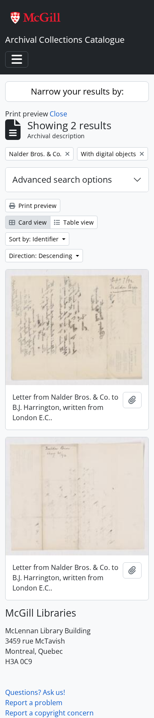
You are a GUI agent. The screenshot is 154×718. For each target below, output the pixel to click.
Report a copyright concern (49, 713)
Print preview (36, 206)
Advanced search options (62, 179)
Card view (32, 222)
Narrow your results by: (77, 91)
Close (58, 114)
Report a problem (33, 702)
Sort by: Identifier (34, 239)
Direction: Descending (41, 256)
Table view (78, 222)
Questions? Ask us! (35, 692)
